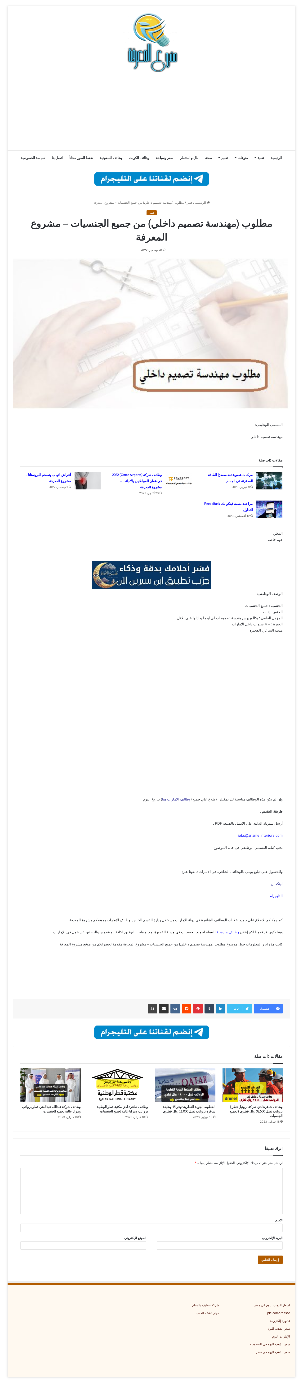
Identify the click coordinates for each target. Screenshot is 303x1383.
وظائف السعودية (111, 158)
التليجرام (276, 896)
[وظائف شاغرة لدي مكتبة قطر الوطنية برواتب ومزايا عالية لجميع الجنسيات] (118, 1085)
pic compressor (278, 1313)
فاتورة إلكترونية (280, 1321)
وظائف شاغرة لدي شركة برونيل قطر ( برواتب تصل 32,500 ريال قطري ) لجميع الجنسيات (256, 1111)
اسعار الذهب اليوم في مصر (272, 1305)
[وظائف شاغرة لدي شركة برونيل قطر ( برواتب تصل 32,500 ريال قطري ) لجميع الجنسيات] (253, 1085)
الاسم (279, 1220)
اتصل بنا (57, 158)
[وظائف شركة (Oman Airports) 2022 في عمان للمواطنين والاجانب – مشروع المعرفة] (178, 480)
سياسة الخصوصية (33, 158)
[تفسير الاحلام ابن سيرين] (151, 575)
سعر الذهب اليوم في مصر (273, 1352)
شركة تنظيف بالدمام (205, 1305)
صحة (208, 158)
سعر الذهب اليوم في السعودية (270, 1344)
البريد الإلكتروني (272, 1238)
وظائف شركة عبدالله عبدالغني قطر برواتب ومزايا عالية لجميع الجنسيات (51, 1109)
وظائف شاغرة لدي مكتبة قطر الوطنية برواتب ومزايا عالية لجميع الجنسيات (122, 1109)
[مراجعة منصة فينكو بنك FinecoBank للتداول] (269, 509)
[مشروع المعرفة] (151, 42)
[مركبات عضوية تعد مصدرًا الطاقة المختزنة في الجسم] (269, 480)
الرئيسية (276, 158)
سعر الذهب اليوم (279, 1328)
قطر (189, 202)
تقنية (261, 158)
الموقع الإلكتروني (135, 1238)
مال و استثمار (189, 158)
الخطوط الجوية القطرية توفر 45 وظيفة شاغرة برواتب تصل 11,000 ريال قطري (189, 1109)
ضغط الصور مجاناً (81, 158)
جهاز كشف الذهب (207, 1313)
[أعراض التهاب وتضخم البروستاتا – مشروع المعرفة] (88, 480)
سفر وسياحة (165, 158)
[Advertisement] (151, 112)
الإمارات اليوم (281, 1336)
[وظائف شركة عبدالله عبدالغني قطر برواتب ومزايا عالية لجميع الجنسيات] (50, 1085)
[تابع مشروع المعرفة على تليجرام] (151, 179)
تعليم (224, 158)
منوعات (243, 158)
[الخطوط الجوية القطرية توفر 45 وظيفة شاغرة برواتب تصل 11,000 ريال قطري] (185, 1085)
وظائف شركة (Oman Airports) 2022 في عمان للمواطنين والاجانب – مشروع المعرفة (137, 481)
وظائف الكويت (139, 158)
